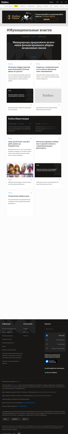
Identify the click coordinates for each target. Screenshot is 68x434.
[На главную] (4, 2)
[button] (65, 2)
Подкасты (39, 6)
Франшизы (31, 6)
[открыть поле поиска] (61, 2)
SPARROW (14, 419)
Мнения (38, 64)
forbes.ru (18, 381)
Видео (46, 6)
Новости (10, 193)
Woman (56, 6)
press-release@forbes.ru (28, 402)
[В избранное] (59, 36)
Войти (51, 2)
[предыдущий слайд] (56, 118)
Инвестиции (21, 124)
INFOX (24, 419)
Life (51, 6)
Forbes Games (10, 6)
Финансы (33, 36)
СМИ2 (5, 419)
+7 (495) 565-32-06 (22, 406)
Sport (62, 6)
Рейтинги (23, 6)
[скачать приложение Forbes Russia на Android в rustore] (51, 361)
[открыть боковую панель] (57, 2)
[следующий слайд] (59, 118)
